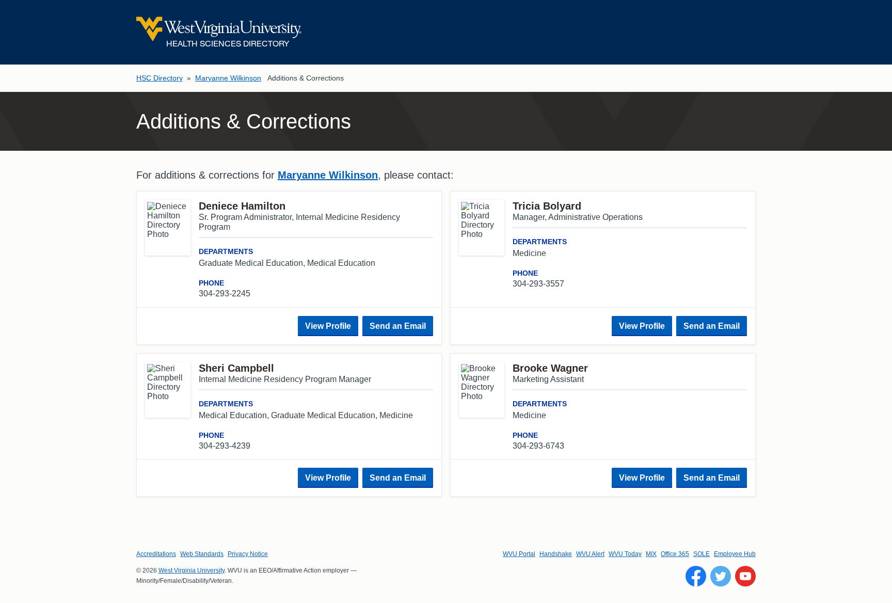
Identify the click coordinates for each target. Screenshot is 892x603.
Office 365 (675, 554)
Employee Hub (735, 554)
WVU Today (625, 554)
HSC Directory (159, 78)
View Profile (328, 326)
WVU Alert (590, 554)
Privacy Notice (248, 554)
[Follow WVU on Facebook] (696, 576)
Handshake (555, 554)
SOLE (701, 554)
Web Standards (202, 554)
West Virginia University (191, 570)
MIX (651, 554)
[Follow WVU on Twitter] (720, 576)
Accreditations (156, 554)
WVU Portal (519, 554)
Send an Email (398, 326)
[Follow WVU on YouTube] (745, 576)
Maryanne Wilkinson (228, 78)
